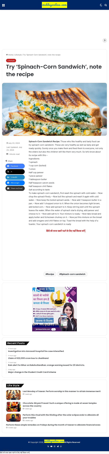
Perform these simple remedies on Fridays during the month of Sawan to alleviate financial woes (53, 425)
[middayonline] (54, 5)
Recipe (50, 274)
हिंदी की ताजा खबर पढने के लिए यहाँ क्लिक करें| (15, 452)
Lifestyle (18, 55)
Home (10, 55)
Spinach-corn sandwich (73, 274)
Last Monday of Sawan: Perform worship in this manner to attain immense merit (62, 391)
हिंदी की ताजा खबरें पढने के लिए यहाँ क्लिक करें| (65, 230)
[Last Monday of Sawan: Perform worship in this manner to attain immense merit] (13, 395)
